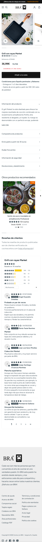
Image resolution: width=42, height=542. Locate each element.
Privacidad (26, 517)
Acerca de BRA (7, 500)
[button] (6, 56)
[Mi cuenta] (34, 7)
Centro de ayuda (8, 496)
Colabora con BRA (9, 511)
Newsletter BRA (8, 515)
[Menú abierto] (3, 7)
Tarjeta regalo (7, 507)
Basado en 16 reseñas (12, 266)
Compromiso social (9, 503)
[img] (16, 294)
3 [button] (21, 424)
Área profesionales (9, 519)
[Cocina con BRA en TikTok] (6, 541)
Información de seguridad (11, 158)
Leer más (5, 125)
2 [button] (16, 424)
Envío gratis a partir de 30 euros (14, 142)
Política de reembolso (30, 502)
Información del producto (12, 104)
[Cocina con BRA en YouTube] (17, 541)
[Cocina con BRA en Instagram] (3, 541)
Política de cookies (29, 521)
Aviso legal (26, 513)
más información (26, 248)
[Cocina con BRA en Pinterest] (14, 541)
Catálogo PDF (7, 523)
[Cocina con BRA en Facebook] (10, 541)
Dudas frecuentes (8, 150)
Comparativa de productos (12, 134)
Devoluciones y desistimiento (13, 166)
